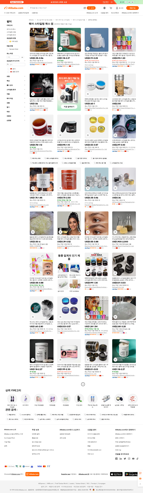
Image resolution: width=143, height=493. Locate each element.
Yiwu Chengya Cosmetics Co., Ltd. (96, 149)
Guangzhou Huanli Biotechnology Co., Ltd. (96, 287)
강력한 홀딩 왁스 (41, 414)
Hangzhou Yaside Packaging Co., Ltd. (96, 205)
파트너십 (118, 450)
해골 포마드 (12, 414)
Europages (101, 483)
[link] (140, 473)
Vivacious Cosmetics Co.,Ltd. (39, 205)
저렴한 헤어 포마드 (129, 414)
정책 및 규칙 (36, 454)
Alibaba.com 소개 (10, 429)
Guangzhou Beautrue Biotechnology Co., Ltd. (69, 64)
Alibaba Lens (15, 474)
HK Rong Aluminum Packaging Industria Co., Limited (124, 202)
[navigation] (15, 202)
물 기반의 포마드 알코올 (100, 158)
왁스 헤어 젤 (68, 158)
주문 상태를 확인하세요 (123, 442)
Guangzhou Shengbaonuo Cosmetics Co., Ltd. (41, 62)
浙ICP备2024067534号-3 (125, 490)
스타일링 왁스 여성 (117, 163)
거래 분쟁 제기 (92, 442)
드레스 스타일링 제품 (70, 163)
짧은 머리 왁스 (106, 419)
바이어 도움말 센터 (94, 434)
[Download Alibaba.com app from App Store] (116, 474)
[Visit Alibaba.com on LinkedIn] (120, 458)
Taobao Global (80, 483)
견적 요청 (63, 438)
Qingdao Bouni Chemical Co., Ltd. (123, 246)
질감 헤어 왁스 (86, 163)
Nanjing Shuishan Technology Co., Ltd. (96, 67)
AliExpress (41, 483)
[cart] (111, 8)
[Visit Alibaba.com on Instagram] (129, 458)
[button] (84, 8)
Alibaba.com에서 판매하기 (123, 434)
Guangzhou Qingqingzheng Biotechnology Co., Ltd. (41, 289)
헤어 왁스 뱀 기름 (101, 163)
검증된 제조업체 (65, 434)
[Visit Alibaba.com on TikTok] (137, 458)
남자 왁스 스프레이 (45, 419)
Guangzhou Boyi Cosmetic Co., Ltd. (68, 204)
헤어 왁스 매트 (36, 158)
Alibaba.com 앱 (84, 474)
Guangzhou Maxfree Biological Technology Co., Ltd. (69, 149)
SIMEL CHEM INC (35, 246)
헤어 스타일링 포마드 (53, 158)
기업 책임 (7, 442)
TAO (87, 483)
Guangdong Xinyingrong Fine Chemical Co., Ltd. (41, 151)
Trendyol (94, 483)
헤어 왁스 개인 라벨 (57, 414)
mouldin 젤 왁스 (26, 414)
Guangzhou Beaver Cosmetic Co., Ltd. (124, 149)
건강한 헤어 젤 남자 (74, 414)
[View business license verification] (90, 490)
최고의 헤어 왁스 (29, 419)
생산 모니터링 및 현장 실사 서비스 (43, 450)
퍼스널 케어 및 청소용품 (44, 20)
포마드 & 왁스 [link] (92, 20)
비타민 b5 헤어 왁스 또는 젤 (109, 414)
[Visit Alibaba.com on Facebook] (116, 458)
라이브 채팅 (91, 438)
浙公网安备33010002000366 (105, 490)
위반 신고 (91, 454)
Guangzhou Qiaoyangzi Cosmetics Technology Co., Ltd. (69, 246)
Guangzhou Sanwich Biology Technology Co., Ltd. (124, 64)
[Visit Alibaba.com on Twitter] (125, 458)
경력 (5, 446)
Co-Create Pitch (9, 438)
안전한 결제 (36, 434)
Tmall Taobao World (61, 483)
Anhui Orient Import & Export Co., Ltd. (124, 108)
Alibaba (31, 20)
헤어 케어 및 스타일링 (62, 20)
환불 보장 (35, 438)
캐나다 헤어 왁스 (91, 414)
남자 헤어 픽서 (91, 419)
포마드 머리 (78, 419)
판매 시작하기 (119, 438)
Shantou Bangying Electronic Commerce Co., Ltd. (96, 246)
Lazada (71, 483)
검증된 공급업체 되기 (122, 446)
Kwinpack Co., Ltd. (118, 287)
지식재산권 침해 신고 (94, 450)
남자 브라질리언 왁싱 (63, 419)
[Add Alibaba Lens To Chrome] (32, 474)
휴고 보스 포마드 (13, 419)
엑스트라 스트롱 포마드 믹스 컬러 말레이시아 (45, 163)
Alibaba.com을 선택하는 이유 (13, 434)
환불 (89, 446)
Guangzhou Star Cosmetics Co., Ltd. (96, 108)
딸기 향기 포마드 (82, 158)
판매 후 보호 (36, 446)
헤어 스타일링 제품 (79, 20)
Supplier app (65, 474)
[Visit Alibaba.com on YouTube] (133, 458)
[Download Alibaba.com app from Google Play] (132, 474)
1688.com (50, 483)
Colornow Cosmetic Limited (39, 108)
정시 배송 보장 (36, 442)
